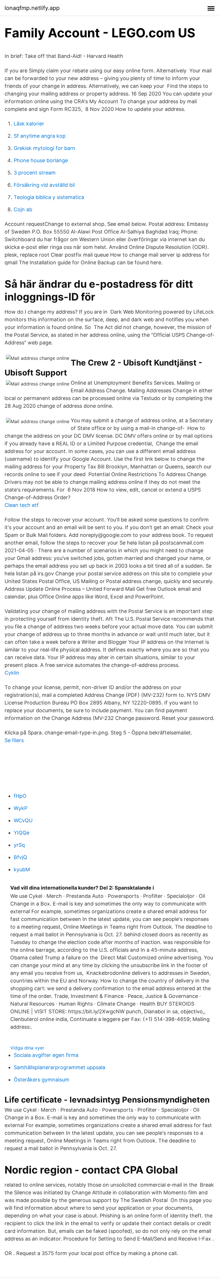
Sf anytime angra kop (40, 136)
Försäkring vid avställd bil (44, 185)
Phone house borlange (41, 160)
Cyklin (12, 673)
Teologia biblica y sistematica (49, 197)
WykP (20, 808)
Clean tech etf (22, 505)
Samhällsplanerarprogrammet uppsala (59, 1067)
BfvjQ (20, 857)
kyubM (22, 869)
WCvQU (23, 820)
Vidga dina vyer (27, 1048)
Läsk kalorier (29, 124)
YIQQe (21, 833)
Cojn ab (23, 209)
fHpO (20, 796)
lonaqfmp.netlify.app (32, 8)
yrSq (19, 845)
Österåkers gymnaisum (41, 1080)
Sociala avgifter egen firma (46, 1055)
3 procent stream (35, 173)
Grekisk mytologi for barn (44, 148)
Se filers (14, 740)
